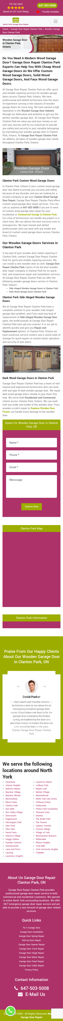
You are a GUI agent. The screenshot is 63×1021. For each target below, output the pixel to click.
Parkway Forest (43, 802)
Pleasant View (43, 812)
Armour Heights (13, 785)
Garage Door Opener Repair (31, 944)
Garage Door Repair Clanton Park (26, 29)
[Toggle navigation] (55, 21)
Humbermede (12, 845)
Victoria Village (43, 829)
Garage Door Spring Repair (31, 936)
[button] (21, 686)
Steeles (39, 815)
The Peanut (41, 822)
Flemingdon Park (14, 822)
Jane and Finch (13, 849)
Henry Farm (11, 832)
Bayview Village (13, 792)
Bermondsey (11, 798)
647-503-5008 (47, 5)
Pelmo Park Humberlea (47, 808)
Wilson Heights (43, 842)
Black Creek (11, 802)
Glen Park (10, 825)
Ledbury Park (42, 785)
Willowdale (41, 839)
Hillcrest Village (13, 835)
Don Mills (10, 808)
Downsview (11, 815)
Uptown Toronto (43, 825)
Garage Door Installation (31, 931)
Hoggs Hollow (12, 839)
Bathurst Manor (13, 788)
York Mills (40, 845)
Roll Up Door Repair (31, 940)
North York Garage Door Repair (40, 1015)
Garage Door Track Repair (31, 948)
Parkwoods (41, 805)
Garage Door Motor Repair (31, 957)
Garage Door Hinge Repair (31, 953)
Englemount (11, 819)
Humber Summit (13, 842)
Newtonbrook (42, 795)
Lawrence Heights (14, 856)
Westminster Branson (46, 835)
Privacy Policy (31, 969)
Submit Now (31, 506)
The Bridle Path (43, 819)
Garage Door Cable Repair (31, 965)
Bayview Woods (13, 795)
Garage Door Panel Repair (31, 961)
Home (5, 29)
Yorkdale (40, 852)
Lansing (9, 852)
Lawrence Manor (44, 782)
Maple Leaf (41, 788)
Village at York (43, 832)
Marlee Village (42, 792)
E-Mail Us (35, 994)
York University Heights (47, 849)
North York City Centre (46, 798)
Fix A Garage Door (31, 927)
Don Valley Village (14, 812)
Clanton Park (12, 805)
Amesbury (10, 782)
